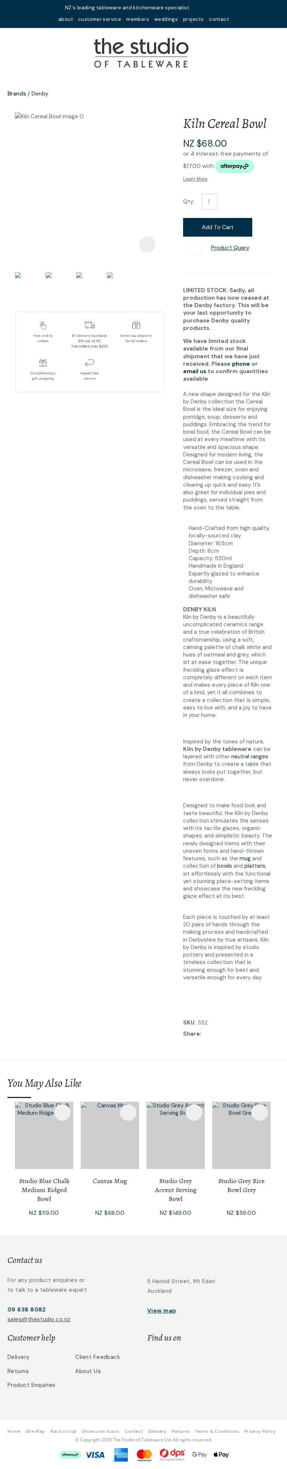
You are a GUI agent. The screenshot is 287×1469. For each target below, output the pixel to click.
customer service (99, 19)
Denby (40, 93)
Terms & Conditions (217, 1431)
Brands (16, 93)
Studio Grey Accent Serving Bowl (176, 1189)
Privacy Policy (260, 1431)
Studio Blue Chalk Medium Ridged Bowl (44, 1189)
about (65, 19)
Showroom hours (100, 1431)
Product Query (230, 248)
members (137, 19)
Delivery (18, 1357)
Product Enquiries (31, 1385)
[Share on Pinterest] (237, 1034)
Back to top (63, 1431)
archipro (238, 1361)
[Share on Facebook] (204, 1034)
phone (241, 364)
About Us (88, 1371)
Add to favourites (62, 1112)
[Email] (226, 1034)
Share (191, 1034)
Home (13, 1431)
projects (193, 19)
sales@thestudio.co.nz (38, 1319)
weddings (166, 19)
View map (161, 1310)
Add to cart (218, 227)
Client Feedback (97, 1357)
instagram (219, 7)
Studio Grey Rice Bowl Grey (241, 1185)
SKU (188, 1022)
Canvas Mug (110, 1180)
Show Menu (11, 51)
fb (209, 7)
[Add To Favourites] (195, 248)
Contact (133, 1431)
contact (219, 19)
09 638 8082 (26, 1309)
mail (200, 7)
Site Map (36, 1431)
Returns (18, 1371)
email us (194, 371)
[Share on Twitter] (214, 1034)
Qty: (188, 201)
